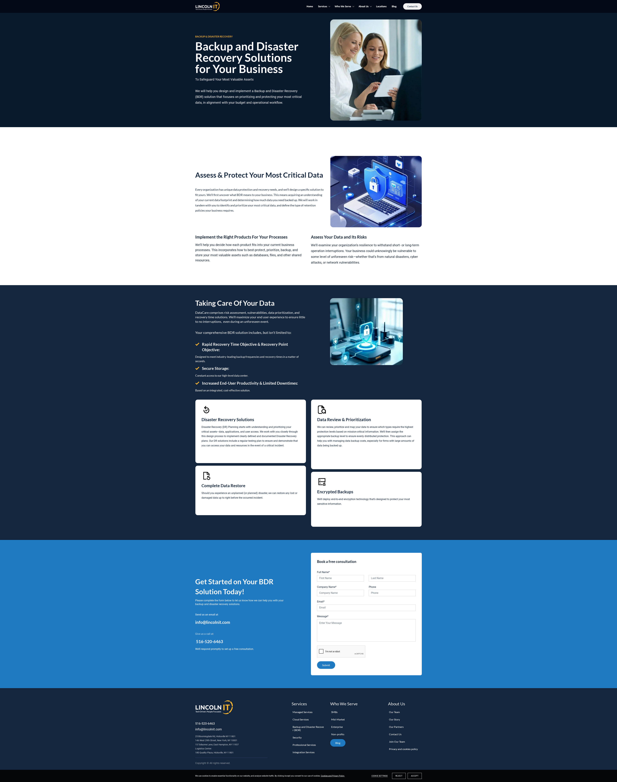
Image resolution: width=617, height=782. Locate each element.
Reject (398, 776)
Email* (321, 601)
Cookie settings (379, 776)
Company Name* (326, 586)
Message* (322, 616)
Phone (372, 586)
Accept (414, 776)
